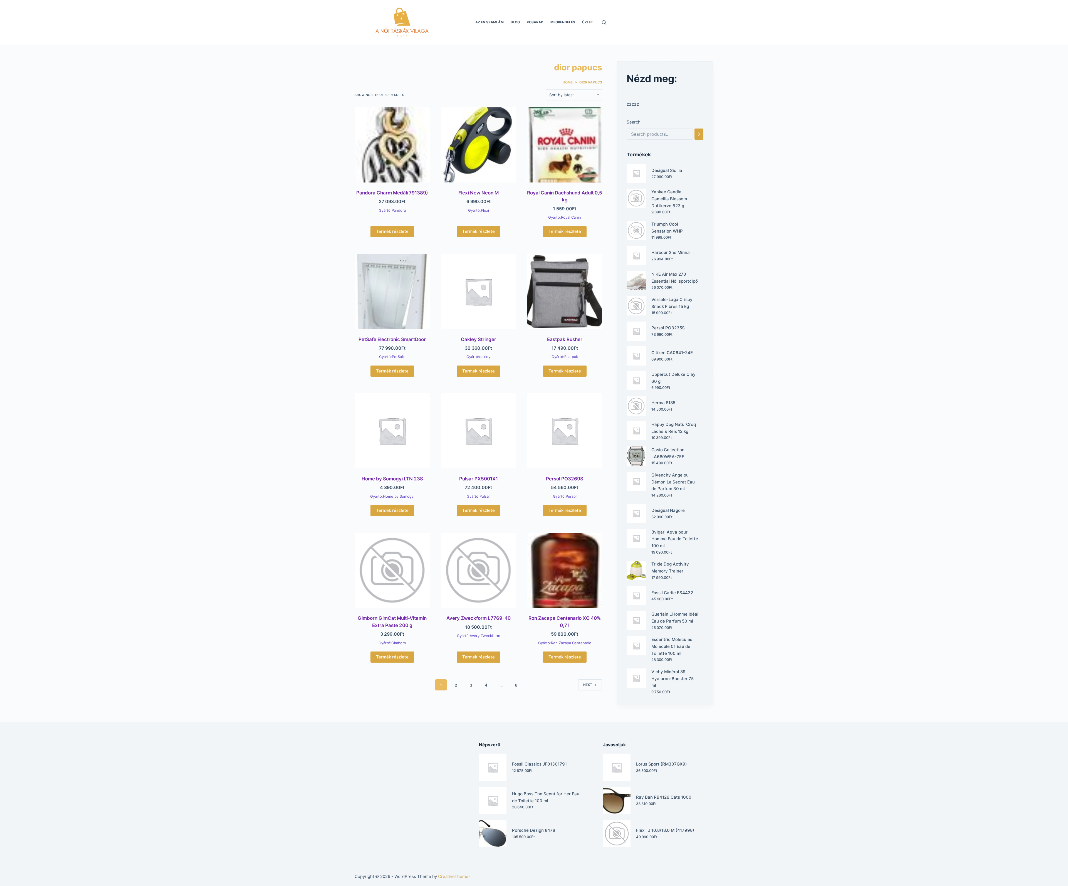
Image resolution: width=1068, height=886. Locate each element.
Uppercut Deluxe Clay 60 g (673, 378)
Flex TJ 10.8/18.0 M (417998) (665, 830)
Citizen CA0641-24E (672, 352)
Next (587, 685)
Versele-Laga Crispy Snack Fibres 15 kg (672, 303)
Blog (515, 22)
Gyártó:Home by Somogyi (392, 496)
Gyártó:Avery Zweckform (478, 635)
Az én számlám (489, 22)
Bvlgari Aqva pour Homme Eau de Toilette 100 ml (674, 539)
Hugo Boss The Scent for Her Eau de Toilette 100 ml (545, 797)
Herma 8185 (663, 402)
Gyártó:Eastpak (565, 356)
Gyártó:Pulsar (478, 496)
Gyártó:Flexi (478, 210)
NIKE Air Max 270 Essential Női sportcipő (674, 278)
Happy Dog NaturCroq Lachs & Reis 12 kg (673, 428)
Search (634, 122)
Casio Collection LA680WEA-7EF (667, 453)
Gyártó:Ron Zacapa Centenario (564, 643)
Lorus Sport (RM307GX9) (661, 764)
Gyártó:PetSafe (392, 356)
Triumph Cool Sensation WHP (667, 227)
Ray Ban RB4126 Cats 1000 (663, 797)
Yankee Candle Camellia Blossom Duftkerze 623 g (669, 198)
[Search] (698, 134)
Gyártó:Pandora (392, 210)
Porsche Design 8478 (533, 830)
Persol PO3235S (668, 327)
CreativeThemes (454, 876)
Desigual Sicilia (666, 170)
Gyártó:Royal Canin (564, 217)
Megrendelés (562, 22)
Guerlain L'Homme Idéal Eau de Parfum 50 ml (674, 617)
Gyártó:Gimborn (392, 643)
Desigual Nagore (668, 510)
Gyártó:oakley (478, 356)
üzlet (587, 22)
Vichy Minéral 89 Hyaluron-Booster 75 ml (672, 678)
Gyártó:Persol (565, 496)
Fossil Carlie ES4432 (672, 592)
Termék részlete (392, 231)
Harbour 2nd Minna (670, 252)
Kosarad (535, 22)
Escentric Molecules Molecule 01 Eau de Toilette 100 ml (671, 646)
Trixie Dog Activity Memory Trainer (670, 567)
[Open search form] (604, 22)
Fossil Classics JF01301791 (539, 764)
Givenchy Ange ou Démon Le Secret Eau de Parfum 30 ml (673, 482)
